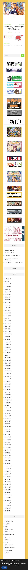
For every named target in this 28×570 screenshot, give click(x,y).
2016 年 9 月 (8, 468)
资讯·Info (7, 553)
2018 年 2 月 (8, 423)
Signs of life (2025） (10, 250)
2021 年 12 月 (8, 302)
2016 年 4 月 (8, 481)
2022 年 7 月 (8, 284)
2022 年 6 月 (8, 286)
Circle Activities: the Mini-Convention (13, 262)
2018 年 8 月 (8, 408)
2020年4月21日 (16, 32)
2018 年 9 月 (8, 405)
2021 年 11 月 (8, 305)
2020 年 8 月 (8, 344)
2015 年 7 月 (8, 505)
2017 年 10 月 (8, 434)
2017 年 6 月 (8, 444)
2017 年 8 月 (8, 439)
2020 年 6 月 (8, 350)
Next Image (21, 24)
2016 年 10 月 (8, 466)
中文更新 (7, 523)
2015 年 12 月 (8, 492)
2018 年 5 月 (8, 415)
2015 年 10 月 (8, 497)
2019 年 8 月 (8, 376)
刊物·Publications (9, 531)
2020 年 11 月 (8, 336)
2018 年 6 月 (8, 413)
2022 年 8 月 (8, 281)
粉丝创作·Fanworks (10, 547)
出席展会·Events (9, 529)
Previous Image (7, 24)
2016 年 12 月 (8, 460)
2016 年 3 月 (8, 484)
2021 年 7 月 (8, 315)
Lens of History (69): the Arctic (12, 255)
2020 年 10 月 (8, 339)
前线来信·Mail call (9, 534)
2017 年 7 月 (8, 442)
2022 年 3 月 (8, 294)
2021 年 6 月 (8, 318)
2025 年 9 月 (8, 278)
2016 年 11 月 (8, 463)
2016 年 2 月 (8, 487)
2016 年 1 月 (8, 489)
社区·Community (9, 545)
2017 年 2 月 (8, 455)
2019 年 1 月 (8, 394)
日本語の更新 (8, 539)
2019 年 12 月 (8, 365)
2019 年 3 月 (8, 389)
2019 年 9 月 (8, 373)
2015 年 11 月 (8, 495)
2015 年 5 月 (8, 510)
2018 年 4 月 (8, 418)
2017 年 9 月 (8, 437)
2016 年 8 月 (8, 471)
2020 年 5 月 (8, 352)
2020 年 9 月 (8, 342)
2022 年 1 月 (8, 299)
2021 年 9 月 (8, 310)
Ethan (10, 32)
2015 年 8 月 (8, 503)
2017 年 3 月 (8, 452)
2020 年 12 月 (8, 334)
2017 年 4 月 (8, 450)
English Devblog (9, 521)
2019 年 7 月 (8, 379)
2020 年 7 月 (8, 347)
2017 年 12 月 (8, 429)
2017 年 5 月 (8, 447)
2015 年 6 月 (8, 508)
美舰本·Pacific (8, 550)
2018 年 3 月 (8, 421)
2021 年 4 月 (8, 323)
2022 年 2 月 (8, 297)
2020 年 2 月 (8, 360)
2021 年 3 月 (8, 326)
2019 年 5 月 (8, 384)
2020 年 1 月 (8, 363)
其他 (6, 526)
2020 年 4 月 (8, 355)
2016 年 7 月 (8, 474)
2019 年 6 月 (8, 381)
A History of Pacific (9, 252)
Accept (4, 567)
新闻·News (7, 537)
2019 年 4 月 (8, 386)
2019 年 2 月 (8, 392)
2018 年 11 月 (8, 400)
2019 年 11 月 (8, 368)
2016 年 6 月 (8, 476)
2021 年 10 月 (8, 307)
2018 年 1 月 (8, 426)
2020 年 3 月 (8, 357)
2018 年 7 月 (8, 410)
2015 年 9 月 (8, 500)
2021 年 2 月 (8, 328)
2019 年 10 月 (8, 371)
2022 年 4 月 (8, 291)
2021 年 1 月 (8, 331)
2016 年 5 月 (8, 479)
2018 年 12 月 (8, 397)
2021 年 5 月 (8, 320)
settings (17, 564)
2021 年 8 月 (8, 313)
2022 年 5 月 (8, 289)
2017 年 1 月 (8, 458)
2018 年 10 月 (8, 402)
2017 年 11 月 (8, 431)
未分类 (6, 542)
